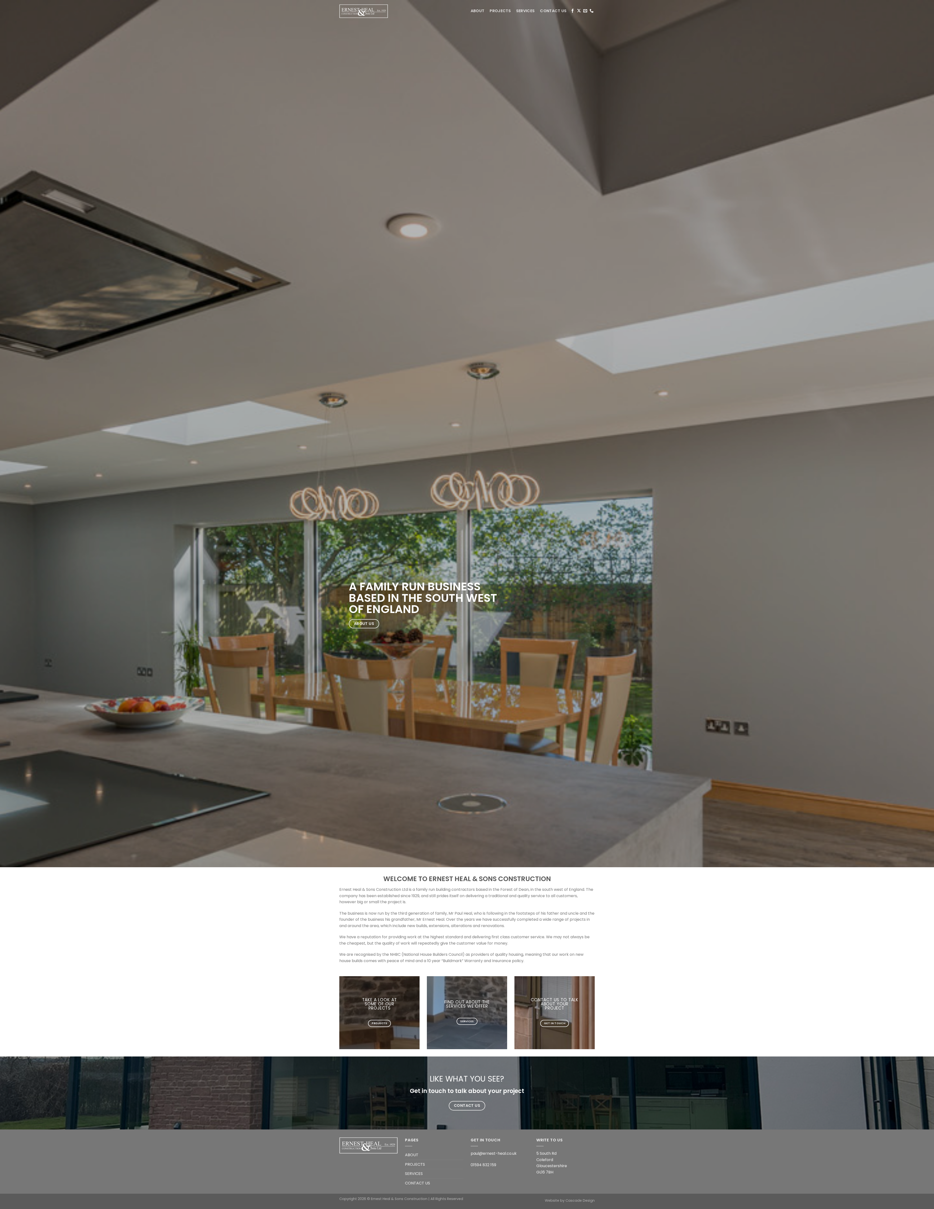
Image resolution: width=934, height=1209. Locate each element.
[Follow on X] (579, 11)
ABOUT (478, 11)
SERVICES (525, 11)
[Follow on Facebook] (573, 11)
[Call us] (591, 11)
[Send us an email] (585, 11)
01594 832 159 (483, 1165)
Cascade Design (580, 1200)
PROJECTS (500, 11)
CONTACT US (553, 11)
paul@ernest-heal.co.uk (494, 1153)
